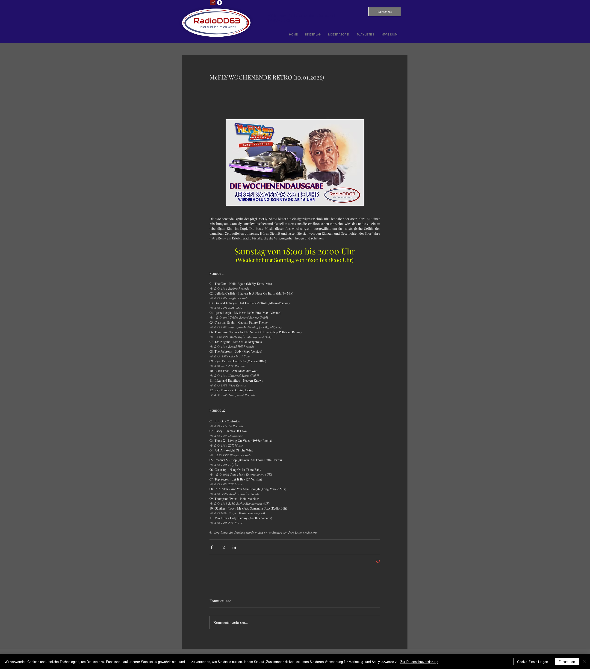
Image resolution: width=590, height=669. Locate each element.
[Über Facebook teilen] (211, 547)
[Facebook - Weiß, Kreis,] (219, 2)
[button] (384, 11)
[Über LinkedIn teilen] (234, 547)
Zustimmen (567, 661)
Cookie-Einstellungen (532, 661)
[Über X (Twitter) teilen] (223, 547)
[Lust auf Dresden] (212, 2)
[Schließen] (584, 661)
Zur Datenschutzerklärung (419, 661)
